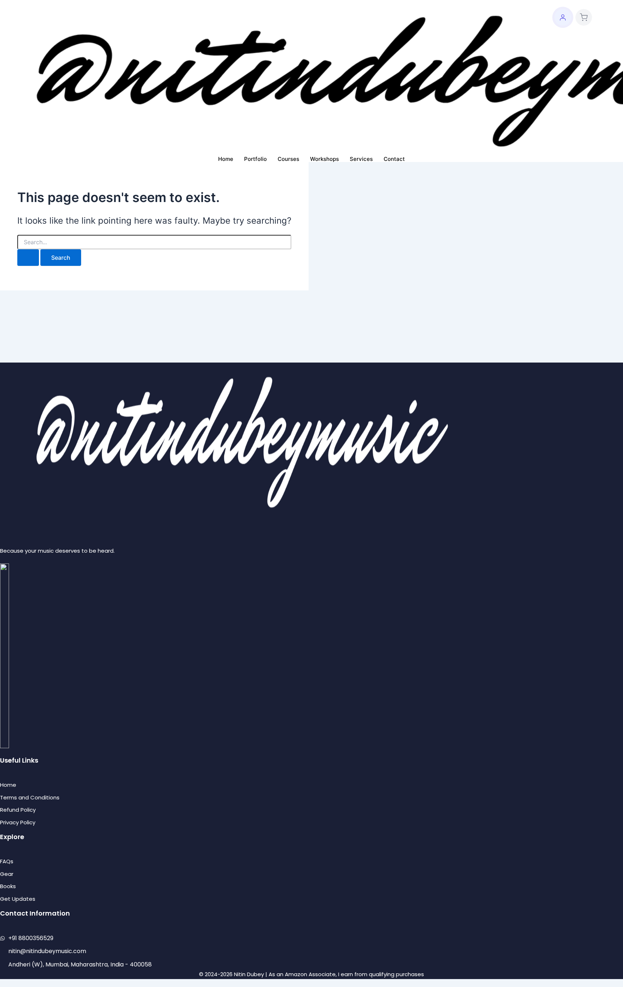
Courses (288, 158)
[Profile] (562, 17)
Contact (394, 158)
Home (225, 158)
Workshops (324, 158)
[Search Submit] (28, 257)
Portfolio (255, 158)
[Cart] (583, 17)
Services (361, 158)
